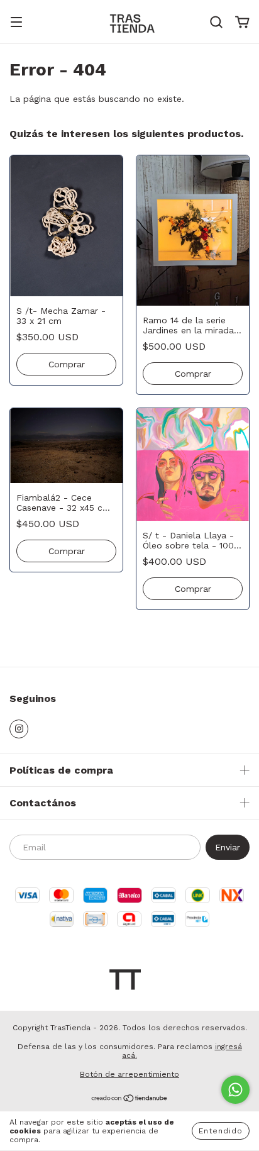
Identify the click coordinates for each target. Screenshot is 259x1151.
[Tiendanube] (130, 1100)
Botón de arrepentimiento (129, 1074)
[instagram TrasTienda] (18, 729)
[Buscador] (216, 23)
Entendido (221, 1130)
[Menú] (16, 23)
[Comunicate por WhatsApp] (235, 1090)
